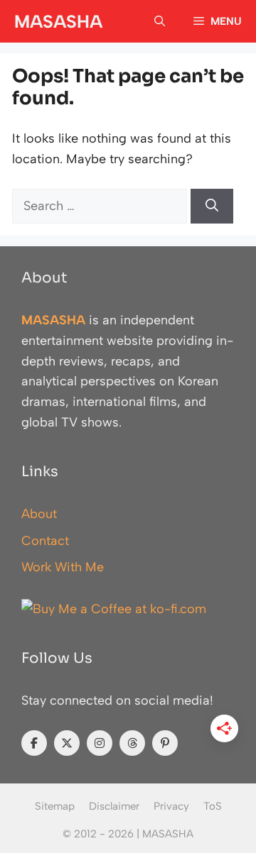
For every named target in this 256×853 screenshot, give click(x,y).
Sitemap (55, 806)
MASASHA (58, 21)
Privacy (171, 806)
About (39, 514)
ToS (212, 806)
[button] (159, 21)
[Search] (212, 206)
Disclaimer (114, 806)
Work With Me (62, 567)
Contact (45, 541)
